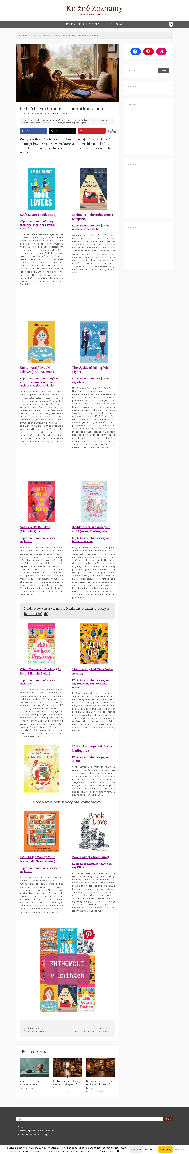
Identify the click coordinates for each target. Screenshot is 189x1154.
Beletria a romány (61, 114)
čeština (76, 229)
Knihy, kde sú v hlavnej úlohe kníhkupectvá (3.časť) (66, 1084)
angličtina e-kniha (43, 225)
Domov (70, 24)
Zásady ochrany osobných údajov (33, 1134)
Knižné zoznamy (89, 24)
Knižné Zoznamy (94, 8)
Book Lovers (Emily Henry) (39, 215)
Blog (109, 24)
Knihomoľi (44, 114)
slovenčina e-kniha (44, 382)
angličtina (26, 225)
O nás (119, 24)
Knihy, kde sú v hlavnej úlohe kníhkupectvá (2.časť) (99, 1084)
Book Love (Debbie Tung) (90, 857)
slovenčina (26, 228)
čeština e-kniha (90, 229)
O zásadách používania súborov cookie (36, 1131)
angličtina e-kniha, (96, 683)
